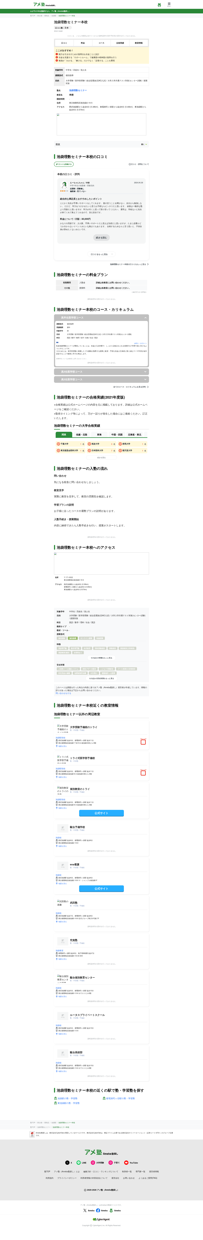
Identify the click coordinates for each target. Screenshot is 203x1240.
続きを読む (101, 237)
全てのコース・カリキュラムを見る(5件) (129, 387)
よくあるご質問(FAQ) (148, 1178)
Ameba (91, 1210)
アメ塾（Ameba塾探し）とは (67, 1171)
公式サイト (101, 813)
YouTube (134, 1162)
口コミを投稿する (65, 164)
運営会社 (115, 1178)
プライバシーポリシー (67, 1178)
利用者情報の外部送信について (94, 1178)
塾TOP (32, 15)
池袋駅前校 (60, 737)
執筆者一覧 (127, 1171)
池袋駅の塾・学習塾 (67, 1098)
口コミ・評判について (140, 164)
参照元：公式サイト (140, 343)
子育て (117, 1162)
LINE (84, 1162)
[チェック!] (143, 742)
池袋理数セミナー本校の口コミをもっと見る (128, 264)
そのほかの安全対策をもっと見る (101, 678)
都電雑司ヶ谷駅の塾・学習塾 (120, 1098)
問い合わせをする (63, 693)
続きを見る (101, 457)
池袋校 (58, 837)
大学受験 (100, 1162)
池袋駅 (53, 15)
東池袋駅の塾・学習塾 (69, 1103)
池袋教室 (59, 950)
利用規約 (49, 1178)
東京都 (39, 15)
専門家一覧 (140, 1171)
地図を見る (62, 746)
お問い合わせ (129, 1178)
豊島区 (46, 15)
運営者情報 (154, 1171)
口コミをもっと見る (99, 254)
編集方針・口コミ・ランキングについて (100, 1171)
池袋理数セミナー (78, 90)
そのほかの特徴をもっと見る (101, 658)
